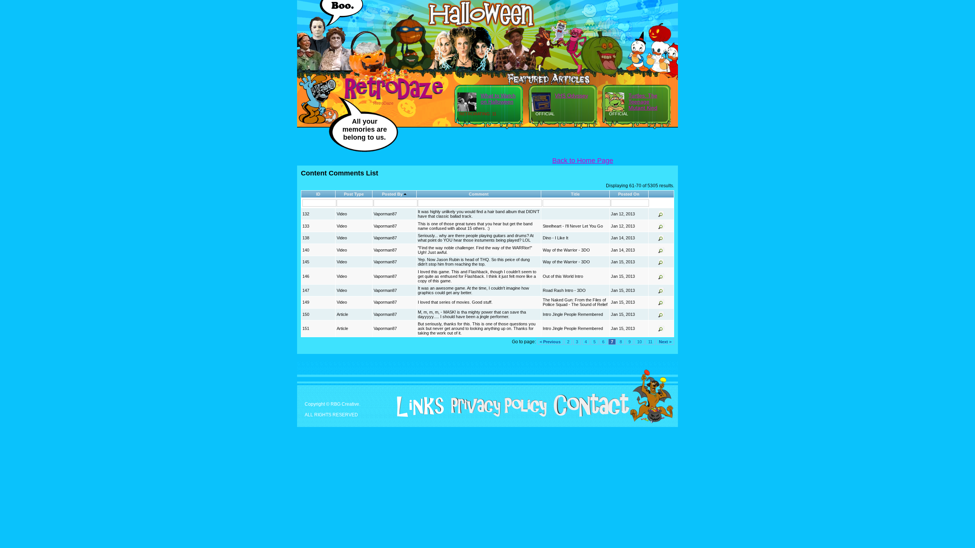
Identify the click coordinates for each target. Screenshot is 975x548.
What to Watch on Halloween (498, 98)
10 (639, 341)
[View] (661, 215)
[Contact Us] (589, 415)
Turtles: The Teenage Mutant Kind (642, 101)
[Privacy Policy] (496, 415)
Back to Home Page (582, 160)
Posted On (628, 194)
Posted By (392, 194)
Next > (665, 341)
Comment (479, 194)
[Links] (417, 407)
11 (650, 341)
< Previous (550, 341)
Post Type (354, 194)
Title (575, 194)
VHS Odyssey (571, 95)
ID (318, 194)
